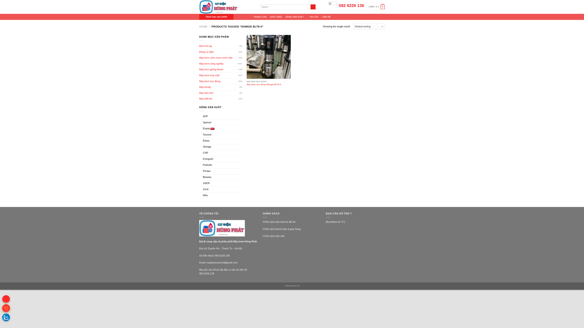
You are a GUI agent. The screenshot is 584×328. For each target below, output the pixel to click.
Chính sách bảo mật (273, 236)
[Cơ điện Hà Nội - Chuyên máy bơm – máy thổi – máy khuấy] (227, 7)
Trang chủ (260, 17)
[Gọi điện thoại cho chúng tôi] (6, 308)
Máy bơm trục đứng (209, 81)
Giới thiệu (276, 17)
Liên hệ (326, 17)
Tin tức (313, 17)
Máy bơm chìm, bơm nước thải (216, 57)
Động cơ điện (206, 52)
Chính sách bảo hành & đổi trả (279, 222)
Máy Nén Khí (206, 93)
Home (203, 26)
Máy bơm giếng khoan (211, 69)
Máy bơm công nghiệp (211, 63)
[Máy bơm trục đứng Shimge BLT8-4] (269, 57)
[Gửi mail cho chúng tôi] (6, 299)
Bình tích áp (205, 46)
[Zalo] (6, 317)
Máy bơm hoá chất (209, 75)
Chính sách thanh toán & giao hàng (282, 229)
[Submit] (313, 7)
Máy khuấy (205, 87)
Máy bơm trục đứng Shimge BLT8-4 (264, 84)
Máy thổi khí (205, 98)
